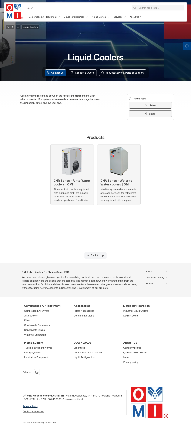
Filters (27, 320)
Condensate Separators (37, 325)
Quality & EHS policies (135, 352)
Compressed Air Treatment (88, 352)
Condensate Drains (34, 329)
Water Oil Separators (35, 334)
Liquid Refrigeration (84, 357)
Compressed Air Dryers (36, 310)
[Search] (134, 7)
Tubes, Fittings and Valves (38, 347)
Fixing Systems (32, 352)
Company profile (132, 347)
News (126, 357)
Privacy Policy (30, 406)
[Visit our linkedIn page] (37, 372)
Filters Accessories (84, 310)
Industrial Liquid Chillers (135, 310)
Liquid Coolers (130, 315)
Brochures (79, 347)
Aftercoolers (31, 315)
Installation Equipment (36, 357)
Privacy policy (130, 362)
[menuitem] (44, 16)
